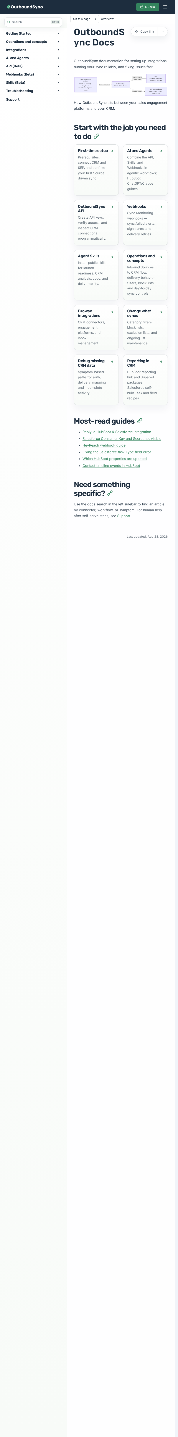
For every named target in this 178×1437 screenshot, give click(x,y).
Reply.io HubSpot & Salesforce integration (116, 432)
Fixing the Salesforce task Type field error (116, 452)
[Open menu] (165, 7)
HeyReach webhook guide (103, 445)
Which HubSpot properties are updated (114, 458)
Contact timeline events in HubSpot (111, 465)
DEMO (150, 7)
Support (123, 516)
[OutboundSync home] (24, 7)
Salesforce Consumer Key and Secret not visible (121, 438)
